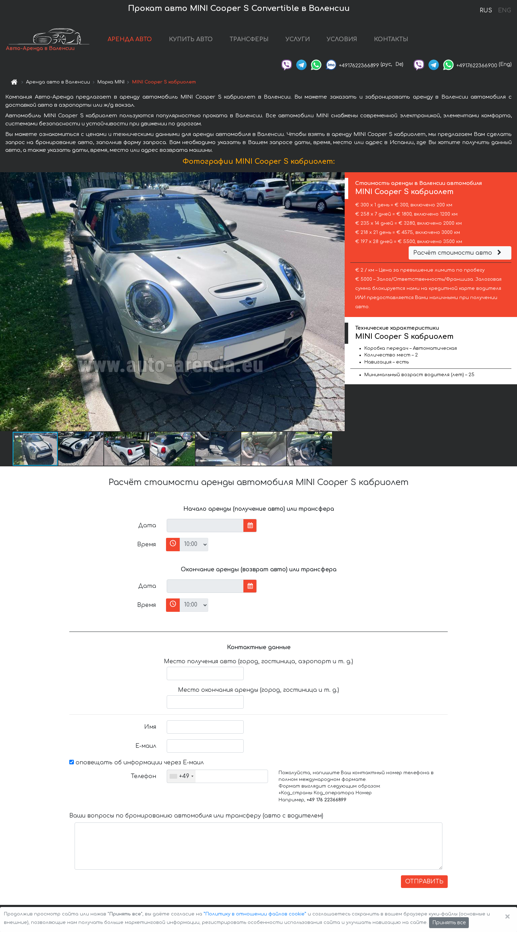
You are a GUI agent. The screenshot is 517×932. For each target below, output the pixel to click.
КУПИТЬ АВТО (191, 39)
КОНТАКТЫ (391, 39)
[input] (205, 525)
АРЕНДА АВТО (130, 39)
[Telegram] (301, 64)
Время (146, 544)
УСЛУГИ (298, 39)
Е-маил (145, 746)
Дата (147, 525)
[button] (81, 448)
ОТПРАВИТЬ (424, 881)
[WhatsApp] (316, 64)
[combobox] (181, 776)
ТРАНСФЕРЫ (249, 39)
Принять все (449, 922)
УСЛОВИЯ (342, 39)
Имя (150, 727)
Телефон (143, 776)
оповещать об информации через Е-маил (139, 762)
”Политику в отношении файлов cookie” (255, 914)
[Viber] (286, 64)
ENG (504, 10)
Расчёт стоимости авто (453, 253)
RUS (486, 10)
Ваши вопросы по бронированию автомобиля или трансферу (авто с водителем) (196, 816)
